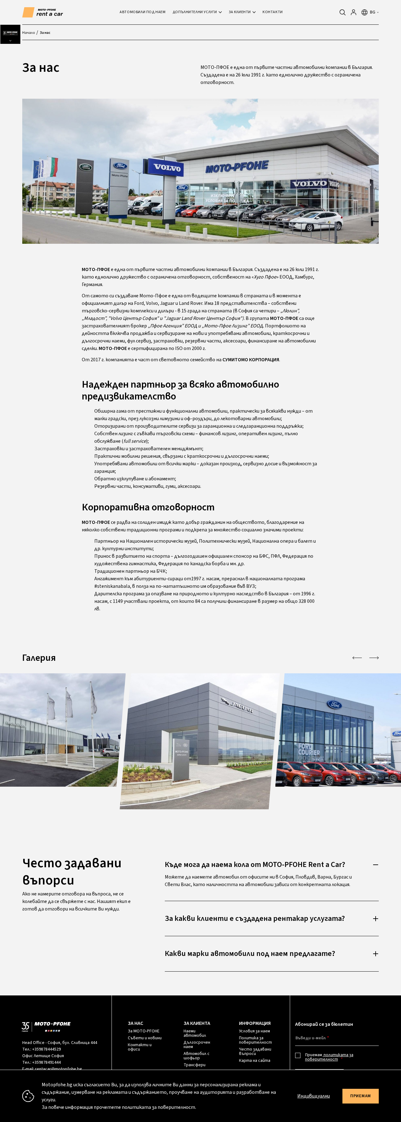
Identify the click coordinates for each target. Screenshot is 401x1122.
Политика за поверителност (255, 1040)
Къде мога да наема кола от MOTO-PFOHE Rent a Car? (255, 864)
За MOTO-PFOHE (143, 1031)
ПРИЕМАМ (360, 1096)
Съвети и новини (145, 1038)
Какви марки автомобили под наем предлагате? (250, 953)
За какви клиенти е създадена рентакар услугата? (255, 918)
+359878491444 (46, 1062)
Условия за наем (254, 1031)
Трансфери (195, 1065)
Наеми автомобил (195, 1033)
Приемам (329, 1057)
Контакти (273, 12)
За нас (45, 32)
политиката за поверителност (329, 1057)
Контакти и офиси (140, 1047)
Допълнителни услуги (195, 12)
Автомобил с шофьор (197, 1056)
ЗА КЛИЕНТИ (240, 12)
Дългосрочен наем (197, 1044)
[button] (357, 657)
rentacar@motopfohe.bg (58, 1069)
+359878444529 (46, 1049)
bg (373, 12)
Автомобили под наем (142, 12)
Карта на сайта (254, 1060)
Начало (28, 32)
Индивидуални (313, 1096)
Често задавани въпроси (255, 1051)
